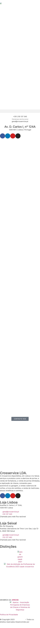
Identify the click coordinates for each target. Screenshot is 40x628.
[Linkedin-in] (7, 135)
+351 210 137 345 (20, 116)
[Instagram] (18, 135)
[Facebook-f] (2, 135)
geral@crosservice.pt (20, 121)
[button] (20, 111)
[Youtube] (12, 135)
